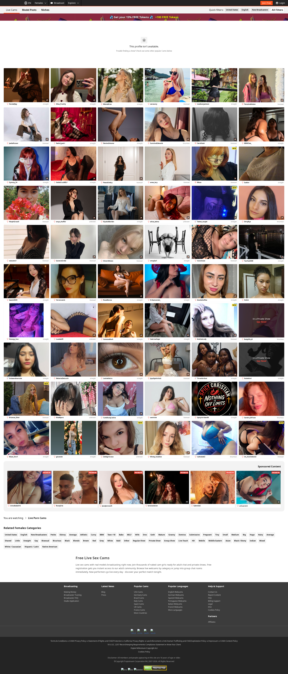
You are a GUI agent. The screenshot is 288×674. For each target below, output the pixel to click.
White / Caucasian (13, 546)
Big (244, 534)
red (94, 540)
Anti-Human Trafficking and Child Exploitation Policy (184, 641)
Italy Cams (138, 601)
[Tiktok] (133, 631)
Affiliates (211, 622)
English (245, 10)
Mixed (262, 540)
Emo (145, 534)
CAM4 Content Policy (229, 641)
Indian (253, 540)
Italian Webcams (175, 604)
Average (73, 534)
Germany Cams (140, 595)
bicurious (57, 540)
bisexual (45, 540)
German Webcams (176, 595)
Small (225, 534)
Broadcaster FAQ (71, 598)
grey (102, 540)
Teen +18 (111, 534)
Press (103, 595)
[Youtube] (153, 631)
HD (193, 540)
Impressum (213, 641)
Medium (235, 534)
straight (27, 540)
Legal (210, 604)
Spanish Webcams (175, 598)
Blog (103, 592)
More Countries (140, 613)
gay (36, 540)
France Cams (139, 610)
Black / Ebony (240, 540)
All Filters (277, 10)
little (17, 540)
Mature (161, 534)
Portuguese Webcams (177, 601)
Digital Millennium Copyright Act (144, 648)
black (67, 540)
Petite (53, 534)
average (270, 534)
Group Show (169, 540)
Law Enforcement (153, 641)
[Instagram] (139, 631)
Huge (252, 534)
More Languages (175, 610)
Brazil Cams (139, 598)
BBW (102, 534)
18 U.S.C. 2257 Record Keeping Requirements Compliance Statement (136, 644)
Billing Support (214, 601)
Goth (152, 534)
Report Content (214, 595)
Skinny (63, 534)
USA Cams (138, 592)
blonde (76, 540)
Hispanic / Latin (32, 546)
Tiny (217, 534)
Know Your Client (174, 644)
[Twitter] (146, 631)
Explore (72, 2)
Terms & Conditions (59, 641)
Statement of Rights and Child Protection (105, 641)
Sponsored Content (269, 466)
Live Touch (183, 540)
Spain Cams (139, 604)
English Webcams (175, 592)
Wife (137, 534)
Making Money (70, 592)
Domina (182, 534)
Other (126, 540)
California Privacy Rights (134, 641)
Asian (228, 540)
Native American (49, 546)
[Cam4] (10, 3)
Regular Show (139, 540)
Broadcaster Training (72, 595)
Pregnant (207, 534)
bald (118, 540)
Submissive (194, 534)
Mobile (202, 540)
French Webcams (175, 607)
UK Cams (138, 607)
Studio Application (71, 601)
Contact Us (212, 592)
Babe (121, 534)
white (110, 540)
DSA (210, 607)
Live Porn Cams (37, 518)
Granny (171, 534)
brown (86, 540)
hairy (260, 534)
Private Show (154, 540)
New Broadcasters (260, 10)
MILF (129, 534)
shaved (8, 540)
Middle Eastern (215, 540)
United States (232, 10)
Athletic (83, 534)
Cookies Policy (214, 610)
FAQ (210, 598)
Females (39, 2)
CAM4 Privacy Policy (77, 641)
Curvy (93, 534)
